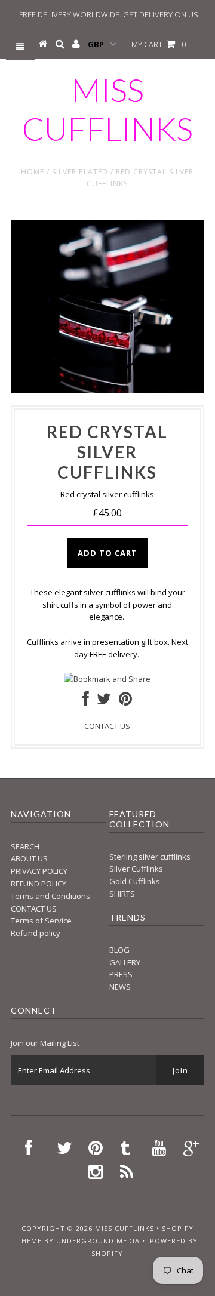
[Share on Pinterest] (125, 701)
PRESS (121, 974)
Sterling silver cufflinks (150, 856)
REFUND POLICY (38, 883)
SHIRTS (122, 893)
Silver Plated (80, 172)
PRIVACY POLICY (39, 871)
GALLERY (124, 962)
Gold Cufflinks (134, 881)
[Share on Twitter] (104, 701)
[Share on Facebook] (85, 701)
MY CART (158, 44)
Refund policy (35, 933)
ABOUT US (29, 858)
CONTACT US (107, 726)
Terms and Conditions (50, 896)
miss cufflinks (107, 109)
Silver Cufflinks (136, 868)
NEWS (120, 986)
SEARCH (25, 846)
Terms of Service (41, 920)
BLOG (119, 949)
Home (32, 172)
